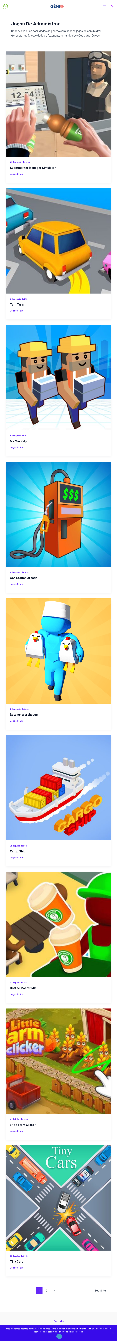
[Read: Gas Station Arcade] (58, 514)
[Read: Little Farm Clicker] (58, 1061)
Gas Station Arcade (23, 578)
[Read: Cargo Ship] (58, 787)
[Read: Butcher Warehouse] (58, 650)
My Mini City (18, 441)
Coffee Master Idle (23, 988)
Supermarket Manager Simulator (33, 168)
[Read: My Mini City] (58, 377)
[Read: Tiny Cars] (58, 1197)
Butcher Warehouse (24, 714)
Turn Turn (17, 304)
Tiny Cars (16, 1261)
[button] (112, 6)
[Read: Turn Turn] (58, 240)
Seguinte (102, 1290)
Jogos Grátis (16, 174)
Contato (58, 1321)
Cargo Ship (17, 851)
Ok (59, 1336)
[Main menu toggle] (104, 6)
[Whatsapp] (5, 6)
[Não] (113, 1332)
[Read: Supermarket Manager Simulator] (58, 104)
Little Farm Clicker (23, 1125)
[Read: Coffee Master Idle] (58, 924)
